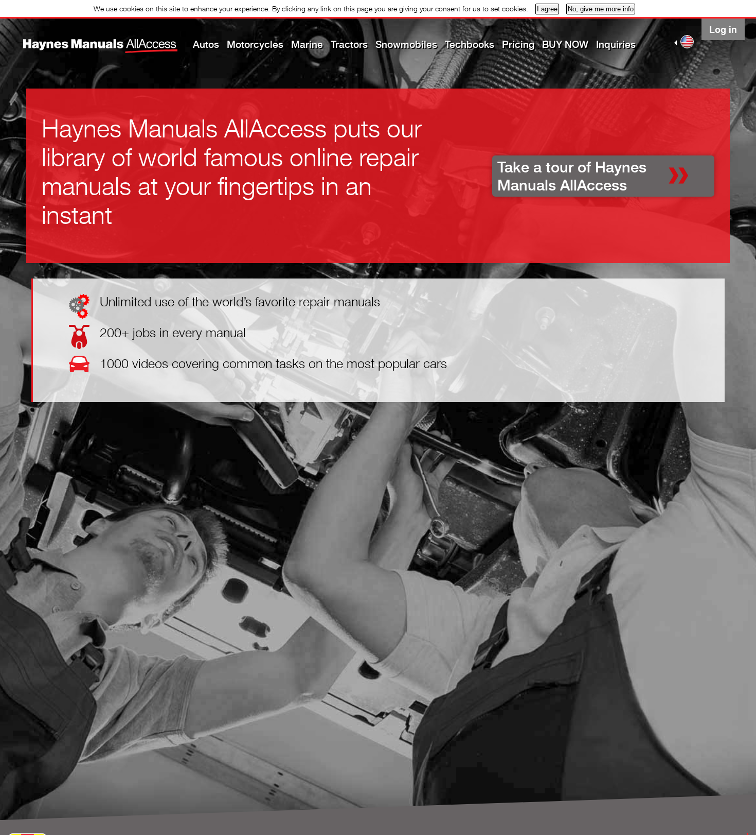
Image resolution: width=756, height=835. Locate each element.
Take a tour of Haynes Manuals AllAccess (571, 176)
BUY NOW (565, 44)
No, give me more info (601, 9)
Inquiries (616, 44)
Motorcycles (255, 44)
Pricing (518, 44)
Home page (82, 38)
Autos (206, 44)
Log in (723, 29)
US (687, 41)
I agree (547, 9)
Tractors (349, 44)
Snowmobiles (406, 44)
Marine (307, 44)
